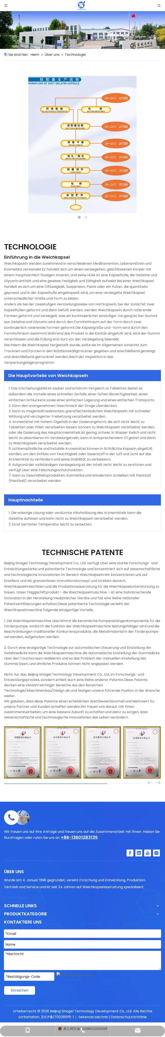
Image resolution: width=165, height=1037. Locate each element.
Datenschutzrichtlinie (129, 1016)
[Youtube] (147, 853)
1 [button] (79, 217)
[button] (158, 783)
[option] (82, 144)
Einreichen (19, 990)
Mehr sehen (16, 897)
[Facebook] (130, 853)
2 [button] (86, 217)
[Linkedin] (138, 853)
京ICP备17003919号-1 (57, 1016)
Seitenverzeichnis (93, 1016)
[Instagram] (156, 853)
